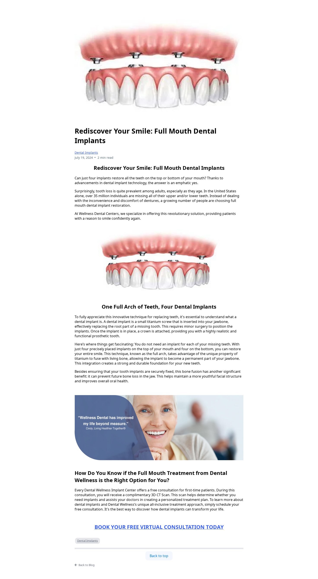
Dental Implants (86, 152)
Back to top (159, 555)
